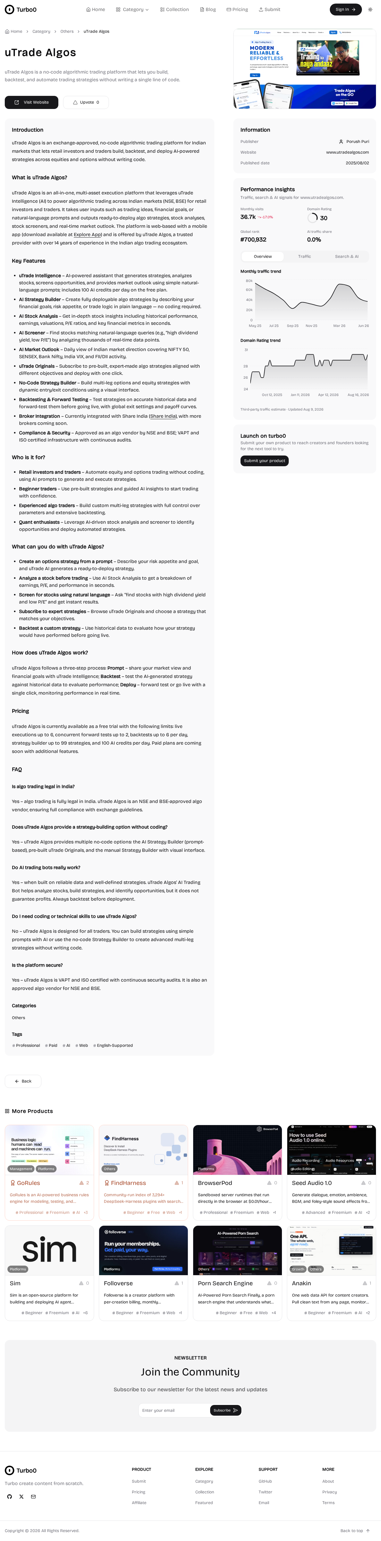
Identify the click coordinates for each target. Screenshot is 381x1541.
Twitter (265, 1492)
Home (98, 9)
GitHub (265, 1481)
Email (264, 1502)
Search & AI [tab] (347, 256)
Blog (211, 9)
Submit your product (264, 460)
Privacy (329, 1492)
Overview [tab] (263, 256)
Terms (328, 1502)
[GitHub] (9, 1496)
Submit (272, 9)
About (328, 1481)
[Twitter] (21, 1496)
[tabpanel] (305, 334)
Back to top (352, 1530)
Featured (204, 1502)
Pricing (240, 9)
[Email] (33, 1496)
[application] (305, 304)
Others (67, 31)
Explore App (87, 234)
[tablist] (305, 257)
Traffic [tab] (304, 256)
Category (133, 9)
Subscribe (222, 1410)
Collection (177, 9)
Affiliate (139, 1502)
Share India (163, 416)
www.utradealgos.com (347, 152)
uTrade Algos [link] (96, 31)
